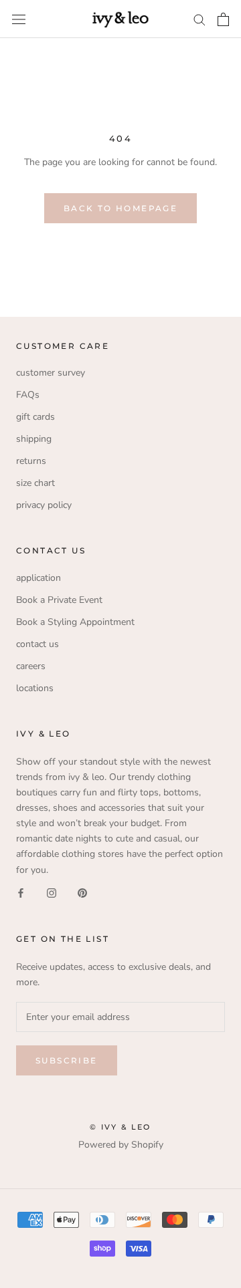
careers (31, 666)
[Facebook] (20, 892)
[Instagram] (51, 892)
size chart (35, 483)
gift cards (35, 416)
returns (31, 461)
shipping (34, 438)
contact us (37, 644)
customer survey (50, 372)
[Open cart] (223, 19)
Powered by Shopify (120, 1144)
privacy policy (44, 505)
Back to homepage (120, 208)
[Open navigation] (18, 19)
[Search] (199, 19)
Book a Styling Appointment (75, 622)
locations (35, 688)
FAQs (27, 394)
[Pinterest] (82, 892)
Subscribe (66, 1060)
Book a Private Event (59, 600)
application (38, 577)
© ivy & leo (120, 1127)
